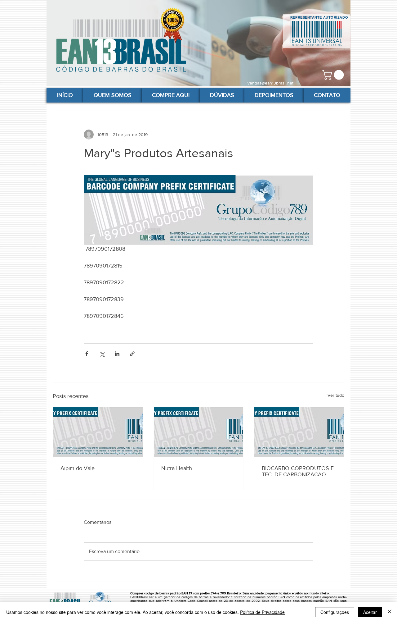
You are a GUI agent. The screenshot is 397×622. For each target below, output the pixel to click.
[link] (334, 75)
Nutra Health (176, 468)
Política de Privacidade (262, 612)
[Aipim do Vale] (98, 432)
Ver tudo (336, 395)
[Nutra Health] (198, 432)
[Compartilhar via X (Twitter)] (102, 354)
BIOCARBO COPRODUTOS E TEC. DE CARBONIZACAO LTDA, (298, 471)
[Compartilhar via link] (132, 354)
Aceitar (370, 612)
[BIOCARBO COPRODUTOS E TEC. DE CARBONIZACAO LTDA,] (299, 432)
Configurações (334, 612)
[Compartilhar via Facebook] (87, 354)
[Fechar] (389, 612)
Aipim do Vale (77, 468)
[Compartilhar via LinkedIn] (117, 354)
